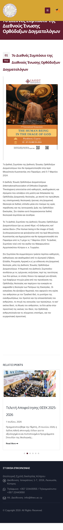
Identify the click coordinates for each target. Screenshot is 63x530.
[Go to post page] (31, 396)
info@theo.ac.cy (33, 497)
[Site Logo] (10, 10)
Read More (11, 443)
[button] (47, 10)
